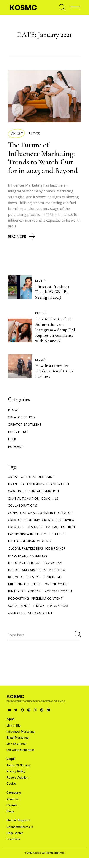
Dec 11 (41, 280)
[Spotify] (29, 710)
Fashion (68, 527)
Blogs (34, 133)
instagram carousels (27, 570)
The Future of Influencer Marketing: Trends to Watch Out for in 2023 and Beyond (43, 157)
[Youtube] (9, 710)
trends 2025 (57, 605)
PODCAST (15, 446)
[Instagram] (35, 710)
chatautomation (44, 491)
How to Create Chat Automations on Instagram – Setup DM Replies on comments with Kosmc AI (55, 329)
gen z (47, 541)
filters (58, 534)
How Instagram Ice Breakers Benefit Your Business (54, 371)
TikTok (38, 605)
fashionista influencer (29, 534)
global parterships (25, 548)
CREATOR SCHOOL (22, 417)
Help (12, 439)
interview (56, 570)
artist (13, 477)
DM (47, 527)
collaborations (22, 505)
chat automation (23, 498)
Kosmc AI (15, 577)
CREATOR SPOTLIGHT (25, 424)
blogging (46, 477)
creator (65, 513)
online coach (57, 584)
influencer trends (25, 563)
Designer (35, 527)
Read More (17, 236)
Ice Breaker (55, 548)
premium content (47, 598)
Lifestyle (34, 577)
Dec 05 (41, 360)
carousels (17, 491)
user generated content (30, 613)
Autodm (28, 477)
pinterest (16, 591)
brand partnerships (26, 484)
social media (19, 605)
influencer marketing (28, 555)
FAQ (55, 527)
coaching (49, 498)
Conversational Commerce (32, 513)
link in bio (53, 577)
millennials (18, 584)
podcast (35, 591)
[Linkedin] (48, 710)
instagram (53, 563)
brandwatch (57, 484)
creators (16, 527)
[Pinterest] (42, 710)
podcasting (18, 598)
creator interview (58, 520)
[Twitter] (16, 710)
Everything (18, 432)
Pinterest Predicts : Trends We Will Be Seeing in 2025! (52, 292)
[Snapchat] (22, 710)
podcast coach (58, 591)
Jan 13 (16, 133)
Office (36, 584)
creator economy (24, 520)
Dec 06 (41, 313)
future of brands (24, 541)
